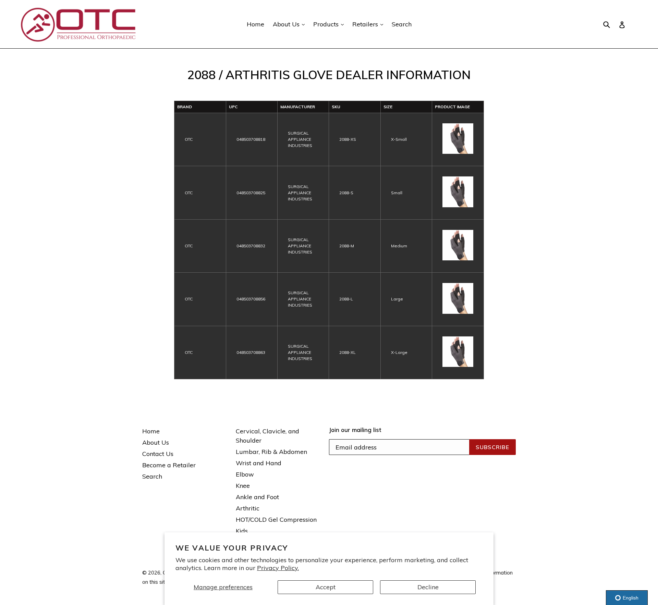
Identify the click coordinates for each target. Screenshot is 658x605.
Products (330, 24)
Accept (326, 587)
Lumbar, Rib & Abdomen (271, 452)
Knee (243, 486)
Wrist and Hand (258, 463)
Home (255, 24)
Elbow (245, 474)
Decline (428, 587)
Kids (242, 531)
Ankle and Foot (257, 497)
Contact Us (157, 454)
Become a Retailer (169, 465)
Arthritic (247, 508)
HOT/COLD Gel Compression (276, 519)
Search (402, 24)
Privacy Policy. (278, 568)
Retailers (369, 24)
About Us (290, 24)
